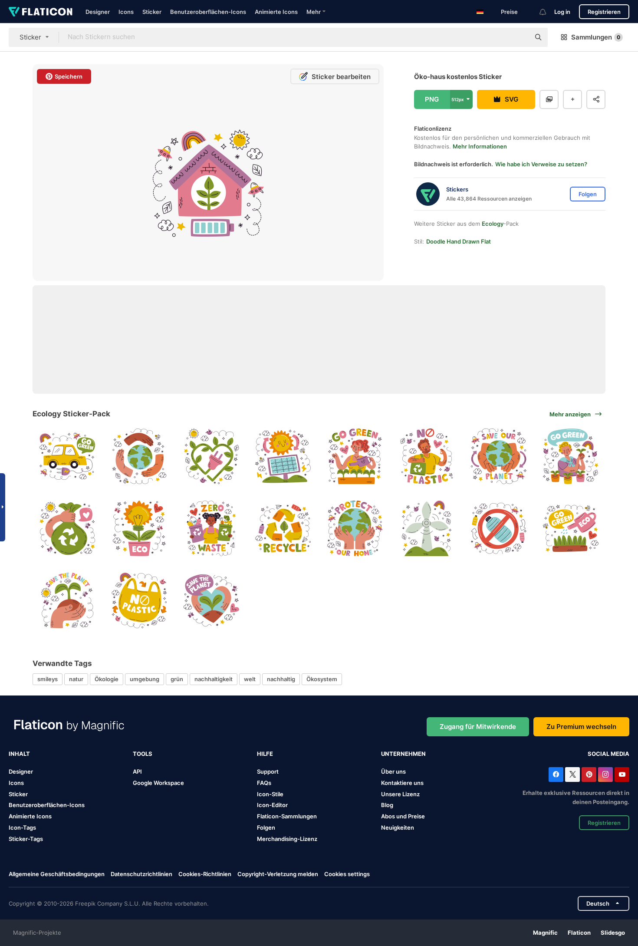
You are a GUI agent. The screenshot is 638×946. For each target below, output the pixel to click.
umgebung (144, 679)
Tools (142, 753)
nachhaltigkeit (213, 679)
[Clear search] (519, 37)
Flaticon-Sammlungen (287, 816)
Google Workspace (158, 782)
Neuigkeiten (397, 827)
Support (268, 771)
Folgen (266, 827)
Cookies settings (347, 874)
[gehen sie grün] (67, 456)
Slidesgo (613, 932)
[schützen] (355, 528)
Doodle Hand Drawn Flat (458, 241)
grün (177, 679)
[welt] (139, 456)
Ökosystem (321, 679)
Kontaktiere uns (402, 782)
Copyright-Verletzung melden (277, 873)
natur (76, 679)
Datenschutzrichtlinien (141, 873)
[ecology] (211, 456)
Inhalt (19, 753)
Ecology (492, 223)
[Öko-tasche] (67, 528)
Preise (509, 11)
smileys (47, 679)
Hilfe (265, 753)
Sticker (151, 11)
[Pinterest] (589, 774)
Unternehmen (403, 753)
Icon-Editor (272, 804)
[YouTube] (622, 774)
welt (250, 679)
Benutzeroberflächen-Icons (208, 11)
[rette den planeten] (498, 456)
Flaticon (579, 932)
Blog (387, 804)
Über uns (393, 771)
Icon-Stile (270, 794)
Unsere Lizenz (400, 794)
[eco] (139, 528)
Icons (126, 11)
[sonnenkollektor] (283, 456)
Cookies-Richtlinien (204, 873)
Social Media (608, 753)
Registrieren (604, 11)
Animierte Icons (276, 11)
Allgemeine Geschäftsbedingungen (57, 873)
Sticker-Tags (26, 838)
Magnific (545, 932)
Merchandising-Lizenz (287, 838)
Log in (562, 11)
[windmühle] (426, 528)
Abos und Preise (403, 816)
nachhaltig (281, 679)
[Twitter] (572, 774)
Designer (98, 11)
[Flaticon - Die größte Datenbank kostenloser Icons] (40, 11)
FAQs (264, 782)
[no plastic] (426, 456)
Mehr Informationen (480, 146)
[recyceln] (283, 528)
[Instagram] (605, 774)
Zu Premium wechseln (581, 726)
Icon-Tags (22, 827)
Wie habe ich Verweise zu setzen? (541, 164)
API (137, 771)
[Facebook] (556, 774)
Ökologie (106, 679)
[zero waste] (211, 528)
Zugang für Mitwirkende (478, 726)
